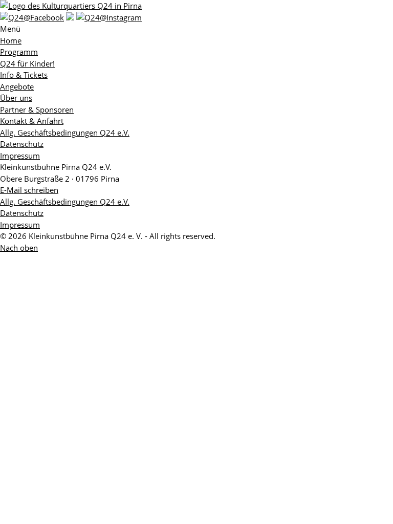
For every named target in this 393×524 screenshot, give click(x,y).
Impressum (20, 155)
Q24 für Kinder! (27, 63)
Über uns (16, 98)
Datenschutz (21, 144)
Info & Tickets (24, 75)
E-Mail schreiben (29, 190)
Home (10, 40)
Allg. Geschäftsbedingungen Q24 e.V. (64, 132)
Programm (19, 52)
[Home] (71, 6)
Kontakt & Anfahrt (31, 121)
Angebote (17, 86)
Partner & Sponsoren (37, 109)
